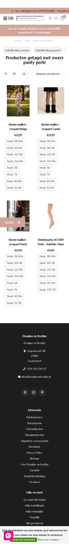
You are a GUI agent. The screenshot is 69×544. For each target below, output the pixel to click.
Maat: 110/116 (14, 148)
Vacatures (34, 482)
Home (18, 40)
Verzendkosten (34, 429)
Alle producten (34, 523)
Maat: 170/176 (47, 289)
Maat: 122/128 (14, 154)
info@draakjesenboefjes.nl (36, 376)
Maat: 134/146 (15, 161)
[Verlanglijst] (56, 19)
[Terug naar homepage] (10, 18)
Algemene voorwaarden (34, 441)
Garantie (34, 470)
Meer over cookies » (49, 539)
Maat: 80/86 (14, 181)
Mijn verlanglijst (34, 511)
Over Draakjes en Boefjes (34, 464)
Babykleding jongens (48, 50)
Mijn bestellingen (34, 505)
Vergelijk (34, 517)
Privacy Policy (34, 452)
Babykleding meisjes (17, 50)
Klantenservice (34, 417)
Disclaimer (34, 446)
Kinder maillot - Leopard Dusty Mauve (18, 244)
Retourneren (35, 423)
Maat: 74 (12, 174)
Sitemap (34, 458)
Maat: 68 (12, 167)
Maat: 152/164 (47, 283)
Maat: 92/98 (14, 187)
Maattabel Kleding (34, 476)
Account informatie (34, 499)
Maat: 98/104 (15, 141)
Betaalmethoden (34, 435)
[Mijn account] (50, 19)
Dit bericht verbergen (23, 539)
